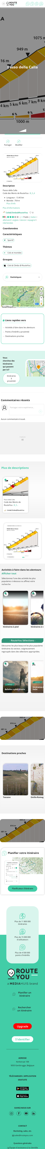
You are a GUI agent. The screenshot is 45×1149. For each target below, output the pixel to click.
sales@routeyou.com (23, 1135)
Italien (33, 217)
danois (23, 220)
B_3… (16, 505)
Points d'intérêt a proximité (17, 331)
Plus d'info (11, 203)
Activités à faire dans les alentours (20, 327)
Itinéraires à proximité (11, 378)
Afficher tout (9, 573)
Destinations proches (14, 336)
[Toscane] (15, 779)
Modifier (18, 145)
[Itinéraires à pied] (15, 608)
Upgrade (22, 1026)
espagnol (32, 220)
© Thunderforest (21, 307)
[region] (22, 296)
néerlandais (8, 223)
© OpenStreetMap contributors (34, 307)
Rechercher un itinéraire (24, 1009)
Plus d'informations (11, 208)
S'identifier (22, 1039)
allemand (7, 220)
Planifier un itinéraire (24, 994)
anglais (15, 220)
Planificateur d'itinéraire (22, 888)
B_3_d (32, 193)
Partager (8, 145)
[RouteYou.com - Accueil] (11, 4)
